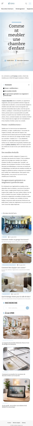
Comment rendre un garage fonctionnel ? (15, 239)
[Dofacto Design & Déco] (11, 3)
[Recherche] (26, 3)
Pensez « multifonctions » (11, 88)
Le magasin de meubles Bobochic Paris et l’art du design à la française (15, 343)
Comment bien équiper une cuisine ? (14, 267)
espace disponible (7, 101)
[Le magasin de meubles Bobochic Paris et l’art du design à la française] (16, 327)
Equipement (6, 294)
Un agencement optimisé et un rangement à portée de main (15, 94)
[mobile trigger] (3, 3)
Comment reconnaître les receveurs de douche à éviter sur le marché (13, 374)
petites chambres (11, 144)
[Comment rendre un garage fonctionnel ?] (16, 225)
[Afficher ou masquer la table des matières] (21, 85)
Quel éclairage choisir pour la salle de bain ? (16, 297)
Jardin (4, 237)
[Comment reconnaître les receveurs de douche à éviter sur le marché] (16, 358)
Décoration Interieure (23, 60)
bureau (15, 76)
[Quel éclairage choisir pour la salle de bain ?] (16, 282)
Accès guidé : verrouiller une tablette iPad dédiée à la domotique (14, 406)
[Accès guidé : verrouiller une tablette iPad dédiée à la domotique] (16, 390)
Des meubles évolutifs (10, 91)
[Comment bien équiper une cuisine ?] (16, 253)
